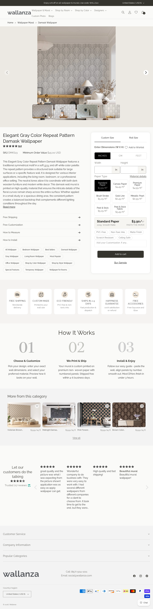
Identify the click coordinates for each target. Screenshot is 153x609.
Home (10, 22)
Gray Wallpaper (11, 256)
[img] (17, 481)
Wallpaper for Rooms (58, 270)
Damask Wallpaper (47, 22)
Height (124, 162)
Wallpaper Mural (25, 22)
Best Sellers (50, 250)
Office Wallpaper (12, 263)
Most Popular (55, 256)
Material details (138, 176)
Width (97, 162)
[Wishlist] (136, 12)
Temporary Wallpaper (34, 270)
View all (76, 438)
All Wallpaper (10, 250)
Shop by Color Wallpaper (35, 263)
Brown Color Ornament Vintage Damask (119, 430)
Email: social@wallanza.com (76, 575)
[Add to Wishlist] (37, 406)
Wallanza (12, 605)
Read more (9, 206)
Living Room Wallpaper (34, 256)
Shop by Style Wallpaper (62, 263)
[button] (42, 10)
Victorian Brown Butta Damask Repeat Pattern (14, 430)
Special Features (12, 270)
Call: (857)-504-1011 (76, 571)
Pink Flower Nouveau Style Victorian (84, 430)
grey (46, 165)
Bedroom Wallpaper (31, 250)
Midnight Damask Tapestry (50, 430)
